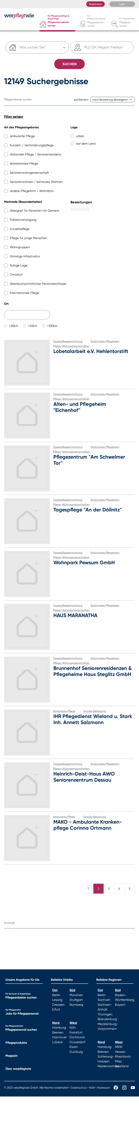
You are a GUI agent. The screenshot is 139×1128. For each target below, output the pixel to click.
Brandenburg (107, 1019)
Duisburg (76, 1052)
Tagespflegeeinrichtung (67, 341)
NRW (118, 1047)
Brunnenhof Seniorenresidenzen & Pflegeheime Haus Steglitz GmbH (92, 671)
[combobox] (84, 47)
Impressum (103, 1087)
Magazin (11, 1056)
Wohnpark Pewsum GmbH (84, 563)
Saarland (121, 1066)
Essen (74, 1047)
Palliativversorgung (23, 219)
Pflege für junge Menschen (28, 238)
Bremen (57, 1032)
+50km (32, 326)
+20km (13, 326)
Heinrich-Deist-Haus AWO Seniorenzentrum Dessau (84, 777)
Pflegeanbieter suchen (21, 997)
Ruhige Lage (18, 265)
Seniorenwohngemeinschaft (29, 172)
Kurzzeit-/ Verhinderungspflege (32, 145)
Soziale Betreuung (94, 711)
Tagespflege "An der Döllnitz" (87, 510)
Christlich (16, 274)
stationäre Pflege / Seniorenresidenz (35, 154)
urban (80, 136)
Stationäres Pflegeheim (105, 341)
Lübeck (57, 1042)
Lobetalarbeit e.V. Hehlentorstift (90, 351)
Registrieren (95, 4)
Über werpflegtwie (18, 1069)
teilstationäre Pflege (24, 163)
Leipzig (57, 1000)
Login (122, 4)
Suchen (70, 64)
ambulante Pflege (22, 136)
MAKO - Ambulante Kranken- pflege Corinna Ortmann (87, 825)
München (76, 995)
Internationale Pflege (24, 293)
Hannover (59, 1037)
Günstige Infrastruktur (25, 256)
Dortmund (77, 1037)
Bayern (120, 1005)
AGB (92, 1087)
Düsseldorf (77, 1042)
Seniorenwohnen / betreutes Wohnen (36, 182)
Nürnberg (76, 1005)
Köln (73, 1027)
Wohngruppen (20, 247)
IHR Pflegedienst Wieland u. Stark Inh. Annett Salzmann (92, 719)
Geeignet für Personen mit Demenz (34, 210)
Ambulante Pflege (64, 711)
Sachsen (104, 1000)
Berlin (56, 995)
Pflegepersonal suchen (21, 1030)
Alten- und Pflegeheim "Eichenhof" (79, 407)
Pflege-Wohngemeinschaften (71, 346)
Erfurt (56, 1009)
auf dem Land (85, 143)
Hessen (120, 1052)
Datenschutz (79, 1087)
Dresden (58, 1005)
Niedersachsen (109, 1066)
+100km (52, 326)
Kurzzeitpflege (19, 229)
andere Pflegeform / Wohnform (32, 191)
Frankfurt (76, 1032)
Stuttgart (76, 1000)
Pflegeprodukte (16, 1043)
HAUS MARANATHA (75, 615)
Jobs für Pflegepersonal (21, 1013)
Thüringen (105, 1014)
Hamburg (59, 1027)
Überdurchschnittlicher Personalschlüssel (38, 283)
